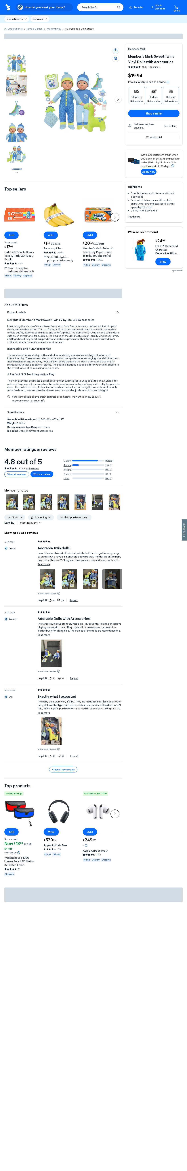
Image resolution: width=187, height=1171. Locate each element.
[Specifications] (117, 412)
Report (74, 600)
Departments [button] (15, 19)
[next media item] (118, 99)
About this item (16, 304)
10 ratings (154, 67)
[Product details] (117, 312)
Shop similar (154, 113)
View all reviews (16, 474)
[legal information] (168, 82)
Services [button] (38, 19)
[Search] (119, 7)
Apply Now (148, 171)
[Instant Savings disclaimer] (18, 852)
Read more (134, 216)
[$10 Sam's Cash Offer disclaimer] (86, 845)
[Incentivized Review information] (58, 593)
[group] (143, 67)
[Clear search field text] (110, 7)
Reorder (139, 7)
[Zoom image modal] (115, 58)
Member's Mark (137, 49)
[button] (158, 7)
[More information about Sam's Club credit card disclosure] (172, 165)
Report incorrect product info (28, 400)
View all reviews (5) (63, 769)
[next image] (17, 173)
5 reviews (34, 468)
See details (170, 126)
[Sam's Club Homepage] (7, 7)
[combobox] (100, 7)
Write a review (41, 474)
